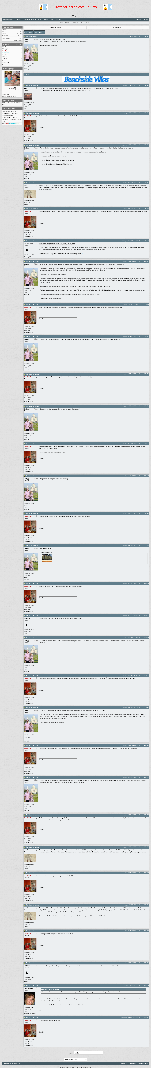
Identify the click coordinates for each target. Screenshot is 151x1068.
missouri (26, 70)
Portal (61, 23)
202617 (146, 931)
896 (8, 94)
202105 (146, 815)
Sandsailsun (123, 1017)
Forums (18, 19)
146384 (146, 145)
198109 (146, 261)
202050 (146, 637)
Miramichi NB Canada (30, 1013)
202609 (146, 905)
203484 (146, 963)
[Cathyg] (31, 61)
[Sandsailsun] (29, 1004)
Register (138, 19)
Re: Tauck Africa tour (32, 85)
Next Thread (117, 27)
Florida (26, 204)
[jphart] (28, 100)
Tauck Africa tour (31, 36)
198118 (146, 304)
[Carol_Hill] (30, 132)
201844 (146, 545)
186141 (146, 182)
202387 (146, 873)
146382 (146, 85)
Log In (146, 19)
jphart (125, 113)
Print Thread (28, 32)
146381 (146, 36)
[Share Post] (141, 36)
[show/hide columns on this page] (147, 23)
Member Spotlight (8, 68)
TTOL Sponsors (75, 16)
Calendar (75, 23)
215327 (146, 1017)
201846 (146, 583)
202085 (146, 745)
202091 (146, 777)
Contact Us (123, 1063)
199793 (146, 476)
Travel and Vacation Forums (33, 19)
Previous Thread (55, 27)
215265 (146, 985)
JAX (25, 109)
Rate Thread (38, 32)
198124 (146, 374)
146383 (146, 113)
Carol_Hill (124, 145)
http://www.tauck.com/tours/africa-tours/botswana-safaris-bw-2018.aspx (63, 41)
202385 (146, 847)
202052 (146, 675)
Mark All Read (16, 1063)
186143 (146, 208)
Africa (46, 19)
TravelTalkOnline (8, 19)
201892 (146, 615)
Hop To (71, 1053)
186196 (146, 240)
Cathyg (125, 85)
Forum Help (132, 1063)
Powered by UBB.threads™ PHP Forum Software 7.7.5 (75, 1067)
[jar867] (30, 197)
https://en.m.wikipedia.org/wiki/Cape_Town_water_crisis (57, 243)
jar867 (125, 208)
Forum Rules (7, 1063)
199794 (146, 513)
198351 (146, 406)
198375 (146, 443)
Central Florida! (28, 141)
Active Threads (84, 23)
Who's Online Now (8, 108)
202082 (146, 707)
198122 (146, 336)
